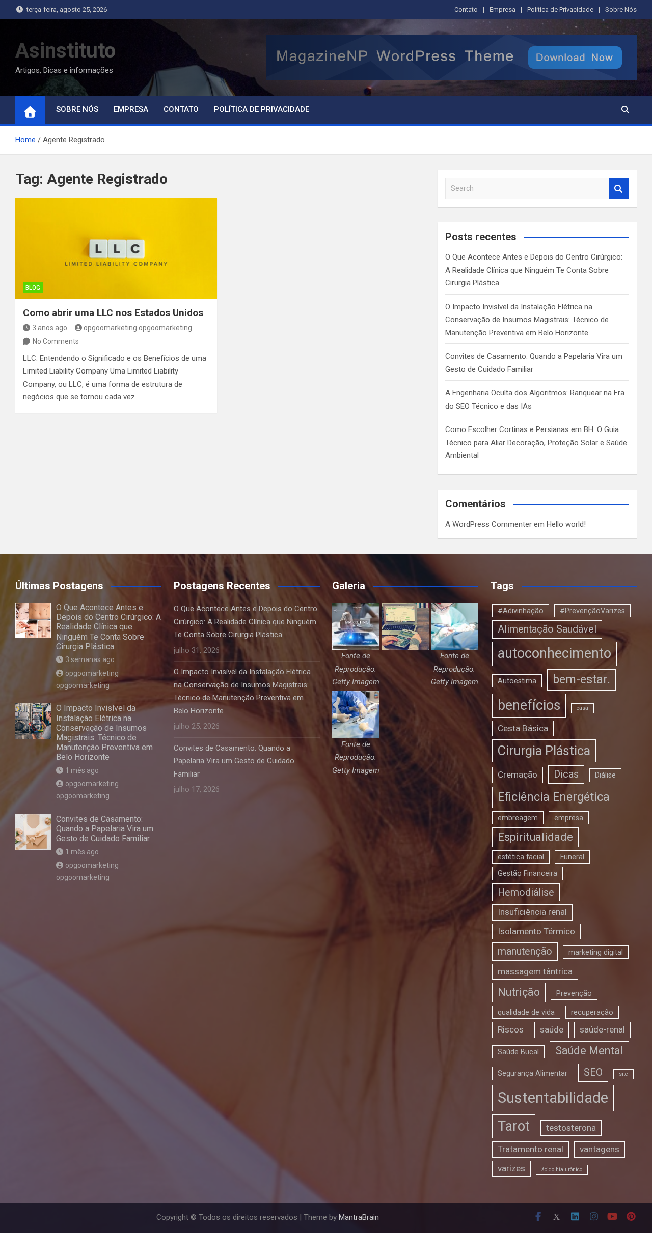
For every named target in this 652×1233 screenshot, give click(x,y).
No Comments (56, 341)
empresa (568, 818)
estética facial (521, 857)
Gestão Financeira (527, 873)
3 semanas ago (90, 659)
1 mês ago (82, 770)
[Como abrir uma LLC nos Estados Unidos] (116, 248)
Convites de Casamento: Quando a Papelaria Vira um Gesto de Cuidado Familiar (104, 828)
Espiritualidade (535, 836)
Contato (466, 9)
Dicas (566, 774)
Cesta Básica (523, 728)
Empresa (502, 9)
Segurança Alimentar (532, 1073)
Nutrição (519, 992)
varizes (511, 1168)
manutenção (525, 951)
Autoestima (517, 681)
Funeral (572, 857)
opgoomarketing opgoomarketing (138, 328)
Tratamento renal (530, 1149)
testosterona (571, 1128)
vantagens (599, 1149)
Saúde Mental (589, 1050)
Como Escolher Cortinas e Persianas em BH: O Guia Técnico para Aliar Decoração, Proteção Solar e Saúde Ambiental (536, 442)
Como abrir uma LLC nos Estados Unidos (113, 313)
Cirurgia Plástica (544, 750)
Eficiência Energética (554, 797)
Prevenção (574, 993)
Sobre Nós (621, 9)
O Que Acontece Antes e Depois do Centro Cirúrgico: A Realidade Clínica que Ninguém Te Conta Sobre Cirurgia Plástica (533, 270)
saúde (551, 1029)
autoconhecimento (554, 653)
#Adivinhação (521, 611)
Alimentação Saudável (547, 629)
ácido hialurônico (561, 1169)
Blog (32, 287)
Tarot (514, 1126)
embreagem (518, 818)
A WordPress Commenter (488, 524)
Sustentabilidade (553, 1097)
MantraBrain (359, 1217)
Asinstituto (65, 51)
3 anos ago (49, 328)
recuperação (592, 1012)
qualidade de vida (526, 1012)
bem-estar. (581, 679)
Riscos (511, 1029)
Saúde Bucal (518, 1052)
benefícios (529, 705)
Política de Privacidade (560, 9)
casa (582, 708)
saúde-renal (602, 1029)
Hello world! (566, 524)
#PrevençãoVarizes (592, 611)
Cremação (517, 774)
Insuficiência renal (532, 912)
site (623, 1074)
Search (619, 188)
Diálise (605, 775)
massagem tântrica (535, 971)
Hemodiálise (526, 892)
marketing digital (595, 952)
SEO (593, 1072)
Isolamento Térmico (536, 931)
